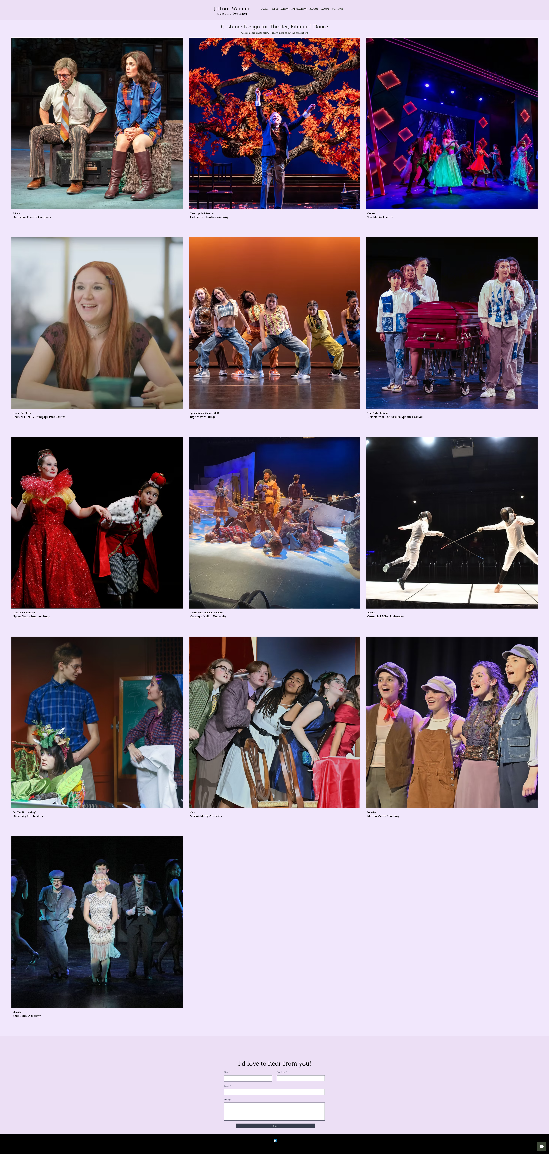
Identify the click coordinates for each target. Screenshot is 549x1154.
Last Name (281, 1072)
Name (226, 1072)
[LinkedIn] (275, 1140)
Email (226, 1086)
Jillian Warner (232, 8)
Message (227, 1099)
